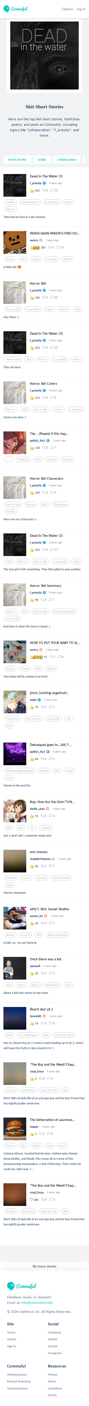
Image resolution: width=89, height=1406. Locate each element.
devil (62, 1145)
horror (11, 209)
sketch (67, 259)
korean (67, 459)
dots (38, 459)
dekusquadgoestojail (19, 770)
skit (23, 259)
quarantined (61, 877)
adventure (53, 985)
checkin (46, 827)
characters (61, 504)
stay (9, 725)
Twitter (53, 1339)
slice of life (48, 1090)
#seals (10, 935)
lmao (69, 770)
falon (68, 202)
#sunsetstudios (58, 935)
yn (32, 827)
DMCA (52, 1395)
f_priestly (51, 202)
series (35, 985)
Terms (52, 1381)
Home (11, 1332)
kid (9, 985)
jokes (9, 884)
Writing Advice (17, 1374)
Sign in (11, 1346)
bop (20, 827)
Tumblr (53, 1346)
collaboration (66, 159)
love (9, 777)
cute (49, 1145)
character (53, 718)
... (9, 459)
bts (69, 718)
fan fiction (33, 718)
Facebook (54, 1332)
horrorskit (13, 309)
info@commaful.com (37, 1302)
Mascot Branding (18, 1381)
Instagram (55, 1353)
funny (10, 259)
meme (25, 668)
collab (42, 159)
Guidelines (55, 1388)
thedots (23, 459)
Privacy (53, 1374)
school (10, 1090)
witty (36, 1145)
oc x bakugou (28, 1035)
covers (58, 409)
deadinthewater (64, 611)
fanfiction (12, 718)
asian (36, 259)
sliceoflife (28, 1090)
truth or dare (64, 1035)
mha (9, 1035)
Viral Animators (17, 1388)
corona (41, 877)
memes (11, 877)
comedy (51, 259)
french (25, 935)
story (21, 985)
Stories (11, 1339)
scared (51, 459)
